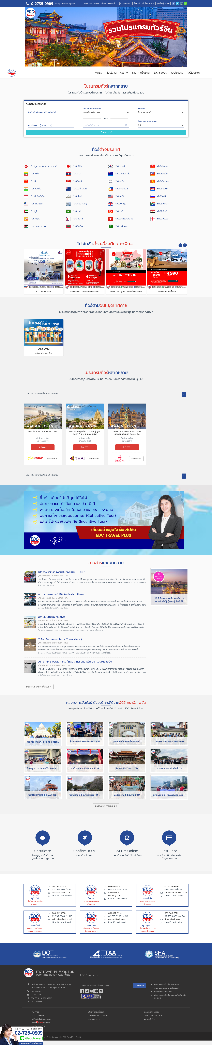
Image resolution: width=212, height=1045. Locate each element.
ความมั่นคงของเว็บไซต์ (163, 991)
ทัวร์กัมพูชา (162, 188)
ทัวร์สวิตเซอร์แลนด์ (124, 218)
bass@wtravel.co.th (61, 892)
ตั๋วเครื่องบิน (160, 73)
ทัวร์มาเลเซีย (37, 203)
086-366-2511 (171, 913)
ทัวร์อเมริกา (120, 196)
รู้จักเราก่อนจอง (125, 3)
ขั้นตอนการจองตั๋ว (108, 3)
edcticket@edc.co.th (62, 919)
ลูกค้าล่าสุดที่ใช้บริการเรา (153, 1015)
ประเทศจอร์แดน (38, 226)
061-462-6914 (114, 913)
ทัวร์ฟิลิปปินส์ (121, 188)
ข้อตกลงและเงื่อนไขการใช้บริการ (167, 984)
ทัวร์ (122, 73)
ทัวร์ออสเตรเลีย (122, 173)
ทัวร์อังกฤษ (120, 203)
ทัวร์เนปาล (78, 218)
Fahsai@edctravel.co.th (176, 892)
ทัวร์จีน (34, 181)
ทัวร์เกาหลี (120, 166)
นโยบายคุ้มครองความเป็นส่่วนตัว (167, 988)
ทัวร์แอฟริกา (163, 203)
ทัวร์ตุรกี (119, 211)
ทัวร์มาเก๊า (77, 211)
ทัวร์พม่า (35, 173)
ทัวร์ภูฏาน (35, 218)
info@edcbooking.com (65, 3)
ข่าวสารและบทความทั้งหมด (38, 686)
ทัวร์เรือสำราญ (80, 203)
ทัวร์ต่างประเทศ (38, 1015)
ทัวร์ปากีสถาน (121, 226)
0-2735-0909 (41, 3)
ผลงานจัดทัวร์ (149, 1019)
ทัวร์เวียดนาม (163, 181)
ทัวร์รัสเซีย (162, 196)
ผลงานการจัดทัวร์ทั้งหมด (106, 806)
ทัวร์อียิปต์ (162, 211)
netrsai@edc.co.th (117, 919)
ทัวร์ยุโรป (77, 196)
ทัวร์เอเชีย (119, 181)
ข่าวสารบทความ (94, 1019)
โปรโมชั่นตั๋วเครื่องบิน (96, 1012)
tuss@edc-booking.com (114, 894)
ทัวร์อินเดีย (36, 188)
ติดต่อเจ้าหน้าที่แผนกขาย (144, 3)
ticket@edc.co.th (173, 919)
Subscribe (139, 985)
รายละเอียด (52, 458)
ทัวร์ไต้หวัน (162, 173)
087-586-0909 (59, 886)
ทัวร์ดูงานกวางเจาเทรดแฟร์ (44, 166)
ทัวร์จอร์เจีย (162, 218)
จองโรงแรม (176, 73)
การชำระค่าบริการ (91, 3)
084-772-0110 (114, 886)
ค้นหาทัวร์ (107, 132)
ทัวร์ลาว (76, 173)
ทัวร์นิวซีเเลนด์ (80, 188)
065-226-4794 (171, 886)
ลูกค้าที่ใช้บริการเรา (151, 1012)
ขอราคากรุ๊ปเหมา (141, 73)
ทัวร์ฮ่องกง (162, 166)
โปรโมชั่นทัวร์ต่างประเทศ (41, 1019)
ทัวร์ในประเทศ (194, 73)
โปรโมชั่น (112, 73)
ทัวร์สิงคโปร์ (78, 181)
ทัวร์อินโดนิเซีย (38, 196)
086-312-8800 (58, 913)
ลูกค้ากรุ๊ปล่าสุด (163, 3)
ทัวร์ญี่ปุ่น (77, 166)
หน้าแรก (99, 73)
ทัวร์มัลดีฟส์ (78, 226)
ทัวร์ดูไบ (34, 211)
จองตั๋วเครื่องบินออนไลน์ (97, 1015)
